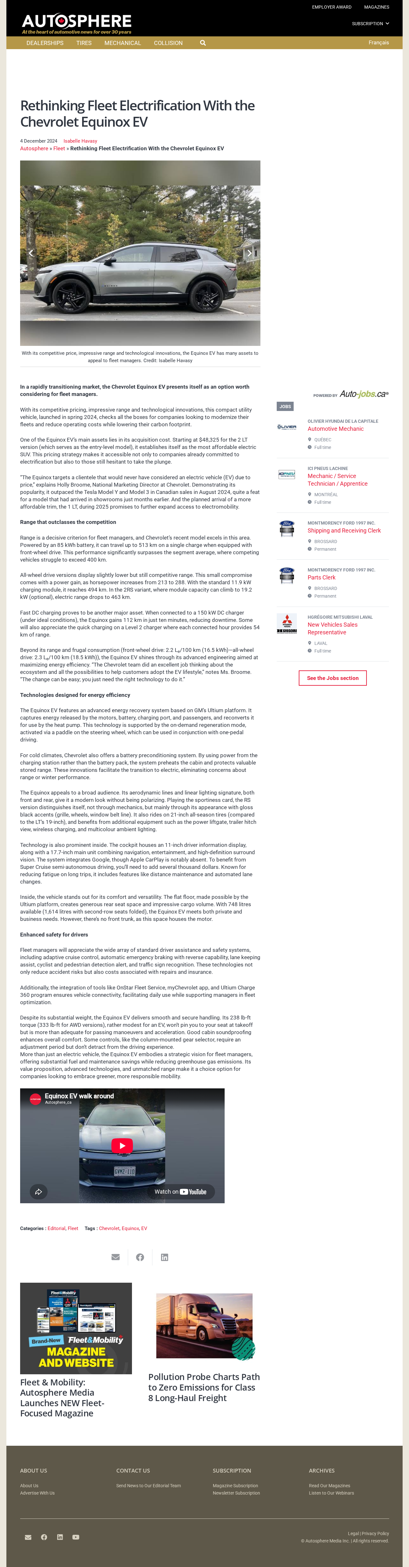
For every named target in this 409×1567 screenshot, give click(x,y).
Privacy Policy (375, 1533)
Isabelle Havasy (80, 141)
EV (144, 1228)
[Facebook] (44, 1537)
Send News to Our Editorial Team (148, 1486)
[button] (387, 23)
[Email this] (116, 1257)
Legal (353, 1533)
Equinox (130, 1228)
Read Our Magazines (329, 1486)
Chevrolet (109, 1228)
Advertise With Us (37, 1493)
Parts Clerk (322, 577)
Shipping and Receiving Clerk (344, 530)
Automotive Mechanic (336, 428)
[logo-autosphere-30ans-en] (76, 23)
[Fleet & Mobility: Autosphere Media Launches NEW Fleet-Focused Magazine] (76, 1328)
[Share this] (140, 1257)
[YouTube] (76, 1537)
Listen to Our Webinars (331, 1493)
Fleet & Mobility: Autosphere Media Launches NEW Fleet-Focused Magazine (62, 1397)
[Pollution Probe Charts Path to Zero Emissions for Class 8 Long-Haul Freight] (204, 1326)
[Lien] (333, 396)
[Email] (28, 1537)
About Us (29, 1486)
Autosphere (34, 148)
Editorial (57, 1228)
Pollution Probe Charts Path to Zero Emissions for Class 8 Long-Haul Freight (204, 1387)
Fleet (59, 148)
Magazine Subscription (235, 1486)
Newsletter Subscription (236, 1493)
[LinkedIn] (60, 1537)
